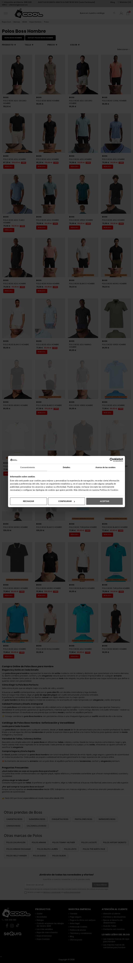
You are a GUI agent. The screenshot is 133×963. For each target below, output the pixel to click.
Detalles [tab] (66, 467)
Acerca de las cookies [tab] (105, 467)
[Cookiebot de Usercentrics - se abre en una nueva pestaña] (111, 460)
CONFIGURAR (65, 501)
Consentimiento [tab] (27, 467)
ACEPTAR (104, 501)
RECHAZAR (28, 501)
